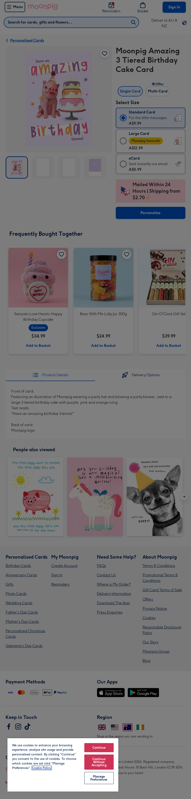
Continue (99, 747)
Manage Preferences (98, 778)
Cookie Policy (41, 768)
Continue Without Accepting (99, 762)
